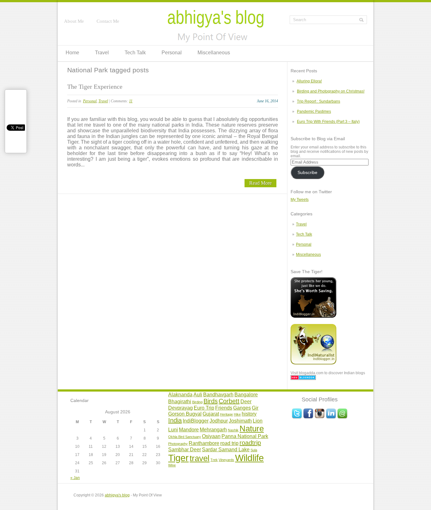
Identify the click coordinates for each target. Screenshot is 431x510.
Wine (172, 465)
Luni (173, 429)
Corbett (229, 401)
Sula (254, 450)
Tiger (178, 458)
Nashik (233, 430)
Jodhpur (219, 420)
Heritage (226, 414)
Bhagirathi (179, 401)
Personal (172, 52)
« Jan (75, 478)
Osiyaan (211, 436)
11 (131, 101)
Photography (178, 444)
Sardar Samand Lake (226, 449)
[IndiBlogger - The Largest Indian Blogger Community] (313, 316)
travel (200, 458)
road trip (229, 443)
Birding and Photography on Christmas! (330, 91)
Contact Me (108, 21)
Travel (102, 52)
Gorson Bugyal (185, 414)
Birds (211, 401)
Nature (251, 428)
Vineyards (226, 460)
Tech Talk (135, 52)
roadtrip (250, 442)
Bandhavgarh (218, 394)
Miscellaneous (214, 52)
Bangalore (246, 394)
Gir (255, 408)
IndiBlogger (196, 420)
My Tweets (300, 199)
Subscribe (307, 172)
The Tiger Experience (94, 86)
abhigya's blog (117, 495)
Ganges (242, 408)
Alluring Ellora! (309, 81)
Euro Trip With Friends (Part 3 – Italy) (328, 121)
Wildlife (249, 458)
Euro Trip (204, 408)
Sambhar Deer (184, 449)
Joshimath (240, 420)
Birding (197, 402)
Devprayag (180, 408)
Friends (223, 408)
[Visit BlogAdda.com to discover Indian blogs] (303, 378)
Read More (260, 183)
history (249, 414)
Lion (258, 420)
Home (72, 52)
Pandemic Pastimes (314, 111)
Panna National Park (244, 436)
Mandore (189, 429)
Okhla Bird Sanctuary (184, 437)
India (175, 420)
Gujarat (211, 414)
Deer (245, 401)
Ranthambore (204, 443)
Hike (237, 414)
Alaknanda (180, 394)
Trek (214, 460)
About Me (74, 21)
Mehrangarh (213, 429)
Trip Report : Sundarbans (318, 101)
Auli (197, 394)
